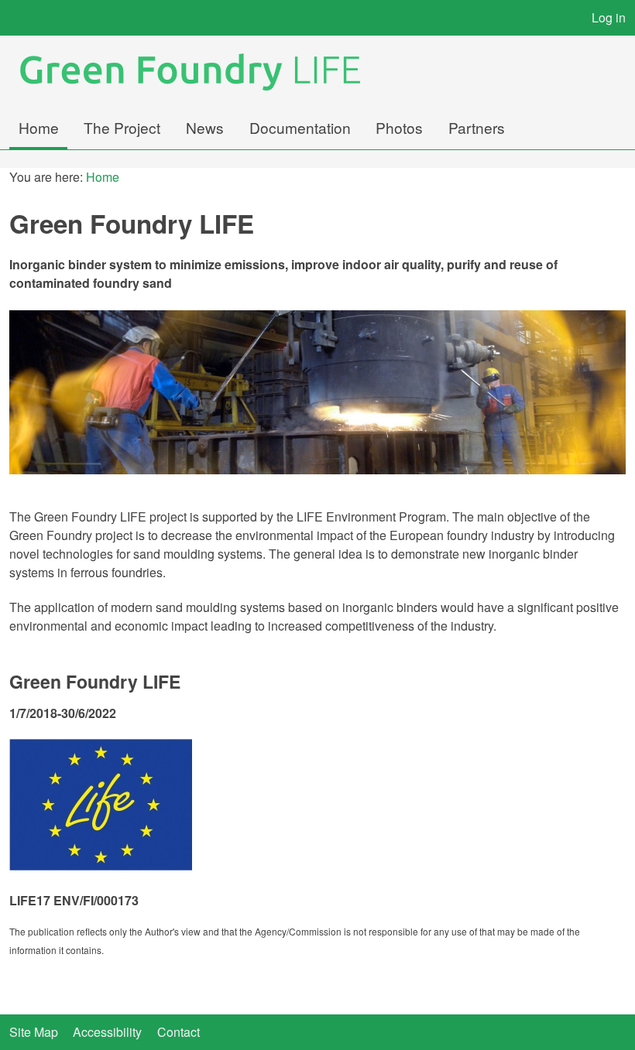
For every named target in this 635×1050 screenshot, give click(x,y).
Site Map (33, 1032)
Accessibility (107, 1032)
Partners (476, 127)
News (205, 127)
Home (39, 127)
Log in (609, 17)
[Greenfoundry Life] (200, 72)
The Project (122, 127)
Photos (399, 127)
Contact (178, 1032)
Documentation (300, 127)
